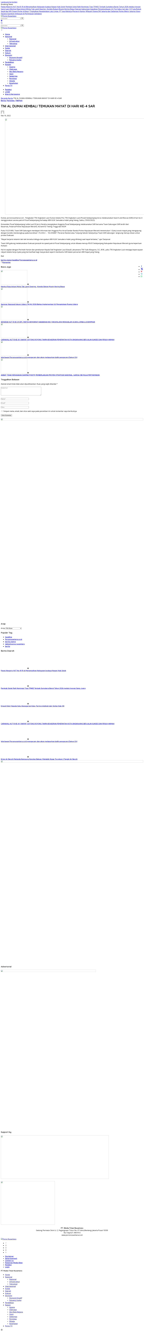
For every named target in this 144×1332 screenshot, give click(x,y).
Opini (11, 74)
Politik (7, 48)
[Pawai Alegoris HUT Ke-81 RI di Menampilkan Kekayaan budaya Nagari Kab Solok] (15, 668)
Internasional (10, 46)
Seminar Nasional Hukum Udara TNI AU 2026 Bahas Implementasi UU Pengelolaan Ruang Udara (39, 304)
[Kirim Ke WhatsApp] (141, 276)
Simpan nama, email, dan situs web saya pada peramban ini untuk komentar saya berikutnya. (40, 411)
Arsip (3, 628)
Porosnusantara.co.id (28, 260)
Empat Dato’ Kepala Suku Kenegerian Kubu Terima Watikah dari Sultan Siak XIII (32, 706)
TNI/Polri (18, 100)
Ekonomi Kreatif (15, 57)
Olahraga (13, 69)
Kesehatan (13, 83)
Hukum (8, 53)
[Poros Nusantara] (8, 16)
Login (7, 1267)
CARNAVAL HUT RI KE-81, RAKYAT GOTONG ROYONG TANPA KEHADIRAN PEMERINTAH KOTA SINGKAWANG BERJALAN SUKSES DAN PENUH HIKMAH (57, 340)
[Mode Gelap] (2, 21)
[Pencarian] (2, 23)
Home (7, 34)
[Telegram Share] (141, 274)
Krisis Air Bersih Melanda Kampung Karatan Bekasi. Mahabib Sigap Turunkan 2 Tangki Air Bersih (39, 759)
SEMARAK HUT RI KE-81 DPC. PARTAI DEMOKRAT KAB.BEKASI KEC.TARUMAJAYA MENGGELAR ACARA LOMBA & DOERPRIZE (48, 322)
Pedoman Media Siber (14, 1263)
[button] (22, 18)
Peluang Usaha (15, 60)
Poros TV (8, 85)
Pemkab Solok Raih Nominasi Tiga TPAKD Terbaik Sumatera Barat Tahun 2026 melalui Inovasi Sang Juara (43, 688)
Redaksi (8, 89)
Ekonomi (8, 55)
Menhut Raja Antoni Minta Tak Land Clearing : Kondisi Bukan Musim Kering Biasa (42, 9)
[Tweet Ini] (142, 269)
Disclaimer (9, 1256)
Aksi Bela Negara (16, 71)
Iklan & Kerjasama (12, 94)
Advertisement (11, 1258)
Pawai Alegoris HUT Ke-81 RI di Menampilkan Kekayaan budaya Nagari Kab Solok (33, 7)
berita (7, 646)
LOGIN (7, 92)
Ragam (8, 64)
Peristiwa (13, 78)
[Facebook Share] (141, 266)
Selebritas (13, 76)
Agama (12, 67)
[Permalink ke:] (2, 113)
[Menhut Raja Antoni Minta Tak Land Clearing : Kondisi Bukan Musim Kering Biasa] (15, 284)
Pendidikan (9, 62)
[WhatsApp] (6, 1250)
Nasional (8, 37)
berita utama (6, 260)
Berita (3, 100)
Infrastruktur (14, 41)
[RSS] (6, 1252)
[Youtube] (6, 1248)
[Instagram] (6, 1245)
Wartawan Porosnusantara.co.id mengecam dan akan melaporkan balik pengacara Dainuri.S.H (39, 357)
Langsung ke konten (9, 2)
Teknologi (13, 43)
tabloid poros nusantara (15, 644)
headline (15, 260)
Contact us (9, 1261)
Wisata (12, 81)
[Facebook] (6, 1243)
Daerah (8, 50)
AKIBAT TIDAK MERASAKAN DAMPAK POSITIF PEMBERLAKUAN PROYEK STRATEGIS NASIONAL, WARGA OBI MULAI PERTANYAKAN (50, 375)
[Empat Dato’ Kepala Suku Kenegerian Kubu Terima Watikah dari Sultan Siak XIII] (15, 704)
